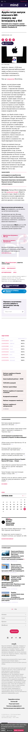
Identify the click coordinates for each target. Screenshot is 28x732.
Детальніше (10, 730)
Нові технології (11, 268)
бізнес (3, 268)
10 (3, 504)
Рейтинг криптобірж (10, 387)
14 (17, 504)
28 (17, 509)
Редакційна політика (14, 699)
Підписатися (23, 1)
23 (24, 506)
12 (10, 504)
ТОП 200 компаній (9, 383)
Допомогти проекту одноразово (9, 241)
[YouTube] (20, 638)
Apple (14, 272)
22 (21, 506)
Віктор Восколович (10, 262)
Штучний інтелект (6, 272)
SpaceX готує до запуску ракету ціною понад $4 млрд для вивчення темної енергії (14, 479)
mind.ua (14, 662)
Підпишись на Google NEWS (12, 286)
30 (24, 509)
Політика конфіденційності (14, 706)
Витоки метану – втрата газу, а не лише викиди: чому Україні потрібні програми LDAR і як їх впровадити (13, 568)
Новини (4, 10)
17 (3, 506)
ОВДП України (5, 335)
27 (14, 509)
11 (6, 504)
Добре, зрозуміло (18, 730)
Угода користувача (14, 703)
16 (24, 504)
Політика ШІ (14, 701)
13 (14, 504)
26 (10, 509)
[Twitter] (12, 638)
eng (5, 1)
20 (14, 506)
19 (10, 506)
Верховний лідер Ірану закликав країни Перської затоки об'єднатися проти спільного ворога (14, 182)
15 (21, 504)
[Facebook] (7, 638)
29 (21, 509)
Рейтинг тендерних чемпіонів (13, 400)
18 (6, 506)
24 (3, 509)
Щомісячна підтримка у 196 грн (10, 236)
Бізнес (8, 10)
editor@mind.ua (6, 252)
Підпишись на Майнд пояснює (12, 291)
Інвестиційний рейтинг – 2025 (13, 379)
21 (17, 506)
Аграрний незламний (10, 396)
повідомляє (10, 79)
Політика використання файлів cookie (14, 708)
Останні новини (6, 419)
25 (7, 509)
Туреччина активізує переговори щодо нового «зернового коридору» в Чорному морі (14, 430)
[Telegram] (16, 638)
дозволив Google (12, 192)
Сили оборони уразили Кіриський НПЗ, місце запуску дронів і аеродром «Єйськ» (14, 466)
